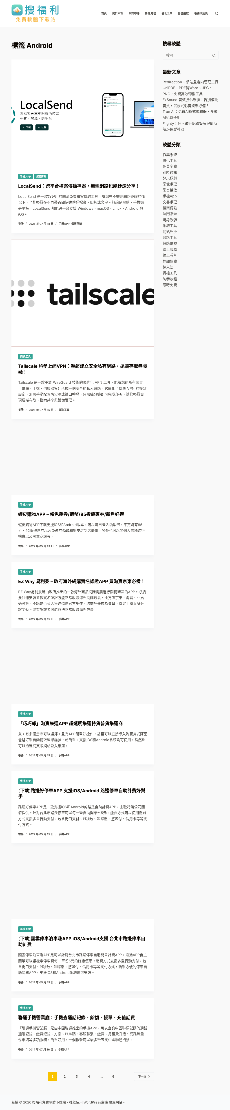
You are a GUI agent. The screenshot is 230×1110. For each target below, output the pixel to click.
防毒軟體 (170, 279)
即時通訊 (170, 172)
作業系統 (170, 154)
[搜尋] (217, 13)
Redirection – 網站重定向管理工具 (190, 82)
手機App (25, 176)
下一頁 (142, 1076)
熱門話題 (170, 213)
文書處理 (170, 202)
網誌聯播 (134, 13)
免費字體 (170, 166)
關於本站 (117, 13)
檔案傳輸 (40, 176)
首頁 (104, 13)
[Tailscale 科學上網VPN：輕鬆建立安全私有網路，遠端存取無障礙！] (82, 293)
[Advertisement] (82, 479)
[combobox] (186, 55)
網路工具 (25, 356)
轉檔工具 (170, 273)
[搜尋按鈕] (214, 55)
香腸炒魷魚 (201, 13)
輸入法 (168, 267)
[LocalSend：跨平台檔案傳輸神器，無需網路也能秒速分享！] (82, 113)
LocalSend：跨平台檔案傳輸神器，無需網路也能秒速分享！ (79, 186)
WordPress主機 (96, 1102)
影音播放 (183, 13)
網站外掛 (170, 231)
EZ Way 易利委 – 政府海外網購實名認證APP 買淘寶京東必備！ (81, 581)
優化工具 (166, 13)
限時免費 (170, 285)
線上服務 (170, 249)
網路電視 (170, 243)
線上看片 (170, 255)
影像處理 (150, 13)
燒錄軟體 (170, 220)
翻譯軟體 (170, 261)
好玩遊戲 (170, 178)
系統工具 (170, 225)
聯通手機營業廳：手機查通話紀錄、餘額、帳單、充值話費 (76, 1017)
